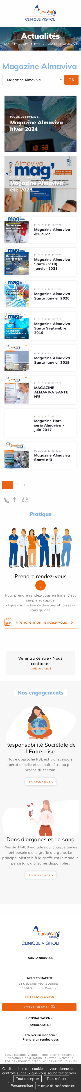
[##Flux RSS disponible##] (7, 502)
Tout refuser (57, 1078)
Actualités (31, 44)
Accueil (10, 44)
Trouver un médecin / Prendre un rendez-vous (40, 1037)
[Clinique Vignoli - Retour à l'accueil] (40, 935)
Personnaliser (22, 1085)
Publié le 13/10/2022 (48, 225)
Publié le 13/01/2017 (48, 450)
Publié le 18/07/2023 (25, 177)
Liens (59, 1061)
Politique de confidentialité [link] (56, 1086)
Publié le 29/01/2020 (48, 289)
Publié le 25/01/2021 (48, 255)
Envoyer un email (36, 1006)
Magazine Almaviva (62, 44)
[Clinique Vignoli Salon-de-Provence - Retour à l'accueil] (40, 13)
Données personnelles (35, 1061)
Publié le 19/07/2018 (48, 383)
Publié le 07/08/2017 (48, 416)
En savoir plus (39, 782)
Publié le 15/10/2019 (48, 319)
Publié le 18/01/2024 (25, 116)
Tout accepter (27, 1078)
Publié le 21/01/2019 (48, 353)
